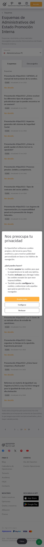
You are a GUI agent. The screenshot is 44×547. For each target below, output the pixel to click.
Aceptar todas (22, 299)
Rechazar (22, 310)
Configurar (22, 305)
